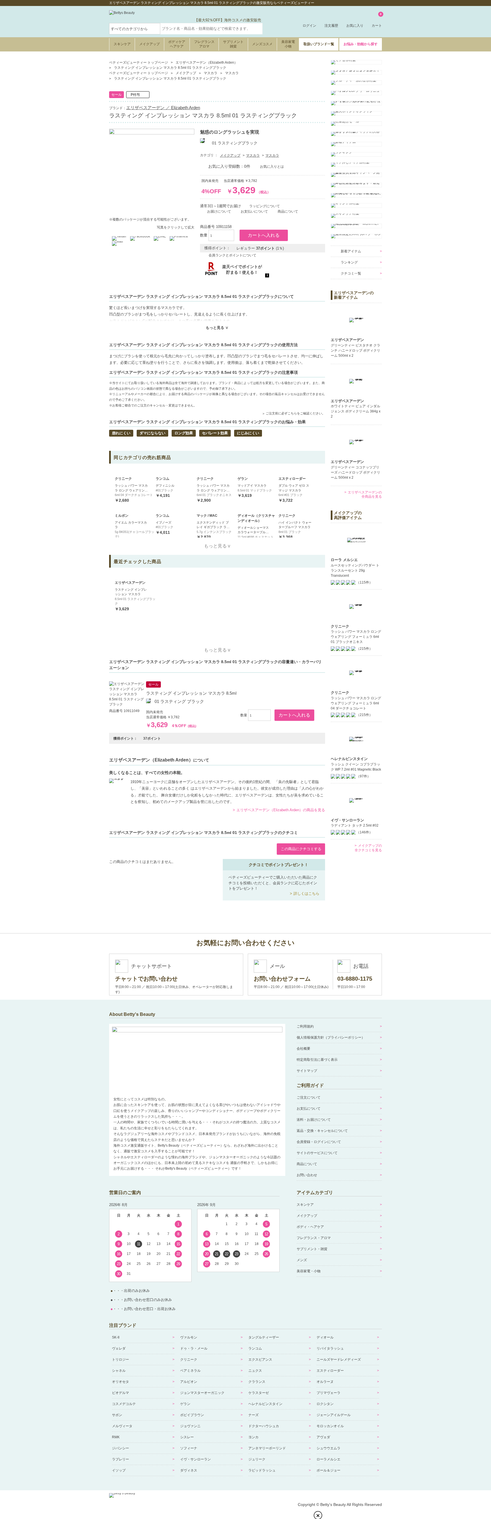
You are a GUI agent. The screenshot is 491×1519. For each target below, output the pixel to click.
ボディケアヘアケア (176, 44)
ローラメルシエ (328, 1459)
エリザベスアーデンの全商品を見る (365, 494)
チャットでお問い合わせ (146, 979)
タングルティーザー (263, 1337)
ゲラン (185, 1404)
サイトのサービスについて (317, 1153)
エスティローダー (330, 1371)
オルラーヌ (325, 1382)
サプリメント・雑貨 (312, 1249)
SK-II (115, 1337)
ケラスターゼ (258, 1393)
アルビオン (188, 1382)
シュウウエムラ (328, 1448)
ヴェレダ (119, 1348)
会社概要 (303, 1049)
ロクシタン (325, 1404)
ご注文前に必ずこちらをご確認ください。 (295, 413)
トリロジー (120, 1360)
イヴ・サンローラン (195, 1459)
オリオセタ (120, 1382)
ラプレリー (120, 1459)
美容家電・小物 (309, 1271)
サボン (117, 1415)
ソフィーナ (188, 1448)
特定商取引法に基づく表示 (317, 1060)
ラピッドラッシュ (262, 1470)
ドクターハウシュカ (263, 1426)
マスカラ (253, 155)
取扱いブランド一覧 (318, 44)
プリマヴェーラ (328, 1393)
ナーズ (253, 1415)
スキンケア (122, 44)
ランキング (349, 262)
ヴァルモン (188, 1337)
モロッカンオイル (330, 1426)
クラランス (256, 1382)
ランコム (255, 1348)
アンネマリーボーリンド (267, 1448)
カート (377, 20)
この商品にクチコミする (301, 849)
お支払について (309, 1109)
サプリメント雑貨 (233, 44)
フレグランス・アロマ (314, 1238)
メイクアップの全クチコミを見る (368, 848)
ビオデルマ (120, 1393)
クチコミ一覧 (351, 273)
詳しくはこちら (306, 893)
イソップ (119, 1470)
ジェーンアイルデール (334, 1415)
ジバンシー (120, 1448)
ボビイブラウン (192, 1415)
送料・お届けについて (314, 1120)
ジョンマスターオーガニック (202, 1393)
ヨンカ (253, 1437)
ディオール (325, 1337)
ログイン (309, 26)
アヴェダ (323, 1437)
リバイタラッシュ (330, 1348)
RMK (116, 1437)
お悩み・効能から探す (361, 44)
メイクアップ (149, 44)
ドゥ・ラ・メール (193, 1348)
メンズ (302, 1260)
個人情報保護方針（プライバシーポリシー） (331, 1037)
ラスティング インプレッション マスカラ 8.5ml (191, 693)
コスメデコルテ (124, 1404)
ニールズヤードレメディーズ (339, 1360)
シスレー (187, 1437)
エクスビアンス (260, 1360)
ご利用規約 (305, 1026)
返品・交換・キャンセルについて (322, 1131)
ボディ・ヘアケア (310, 1227)
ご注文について (309, 1097)
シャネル (119, 1371)
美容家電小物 (288, 44)
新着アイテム (351, 251)
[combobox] (211, 28)
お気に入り (354, 26)
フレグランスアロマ (204, 44)
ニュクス (255, 1371)
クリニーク (188, 1360)
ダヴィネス (188, 1470)
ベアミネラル (190, 1371)
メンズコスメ (262, 44)
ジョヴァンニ (190, 1426)
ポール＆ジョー (328, 1470)
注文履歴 (331, 26)
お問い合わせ (307, 1175)
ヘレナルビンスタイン (265, 1404)
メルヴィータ (122, 1426)
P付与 (135, 95)
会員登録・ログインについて (319, 1142)
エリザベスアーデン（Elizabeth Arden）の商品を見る (280, 810)
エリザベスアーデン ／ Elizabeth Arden (163, 107)
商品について (307, 1164)
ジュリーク (256, 1459)
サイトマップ (307, 1071)
